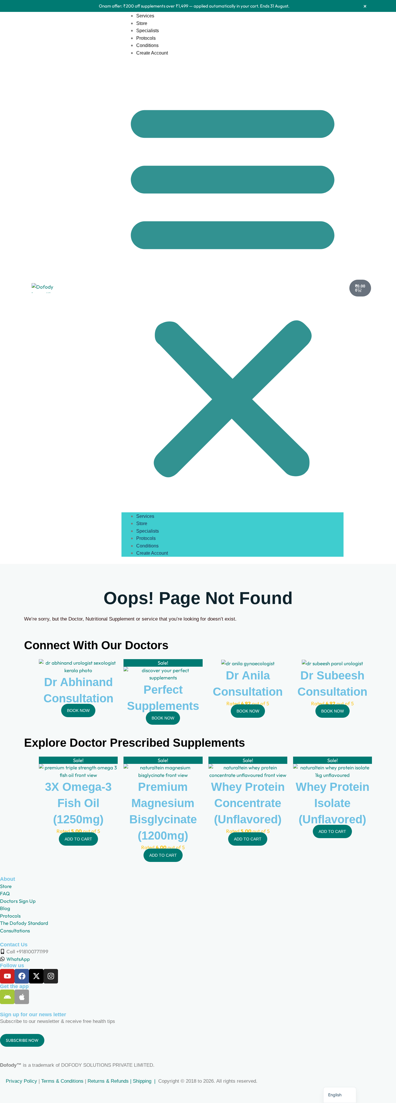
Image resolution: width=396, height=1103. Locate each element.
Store (141, 23)
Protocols (146, 38)
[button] (232, 288)
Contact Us (14, 945)
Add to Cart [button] (78, 839)
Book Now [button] (78, 710)
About (7, 879)
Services (145, 15)
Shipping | (145, 1081)
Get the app (14, 986)
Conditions (147, 45)
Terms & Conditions (62, 1081)
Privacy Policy (20, 1081)
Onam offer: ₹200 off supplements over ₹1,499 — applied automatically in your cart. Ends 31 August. (194, 6)
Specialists (147, 30)
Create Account (152, 52)
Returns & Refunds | (110, 1081)
